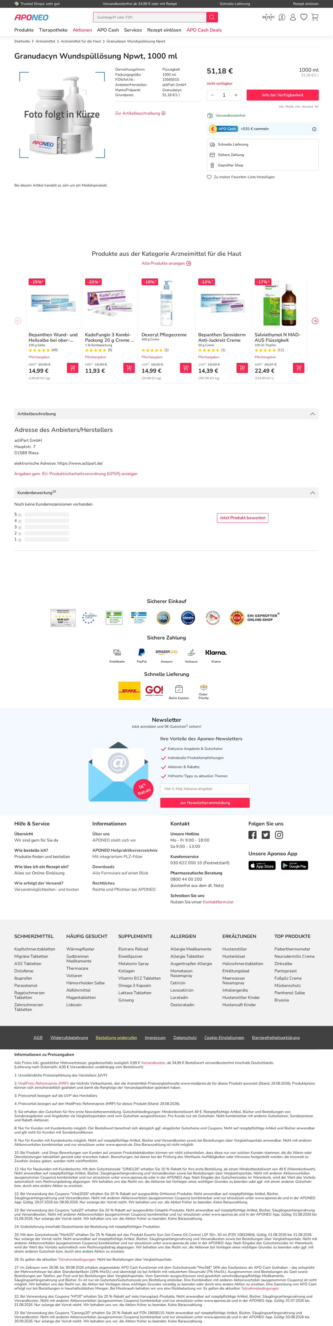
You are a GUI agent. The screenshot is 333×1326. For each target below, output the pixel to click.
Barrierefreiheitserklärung (276, 1038)
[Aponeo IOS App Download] (262, 865)
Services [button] (133, 30)
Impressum (155, 1038)
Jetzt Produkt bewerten (242, 518)
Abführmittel (78, 990)
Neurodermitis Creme (294, 956)
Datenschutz (185, 1038)
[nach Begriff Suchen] (212, 17)
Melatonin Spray (133, 964)
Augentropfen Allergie (191, 964)
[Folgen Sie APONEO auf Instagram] (279, 835)
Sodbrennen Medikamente (78, 959)
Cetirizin (177, 983)
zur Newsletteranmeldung (205, 803)
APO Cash (108, 30)
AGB (38, 1038)
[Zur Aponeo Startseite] (31, 17)
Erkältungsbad (235, 971)
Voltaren (74, 976)
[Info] (314, 129)
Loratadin (179, 997)
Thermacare (77, 968)
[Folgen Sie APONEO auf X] (266, 835)
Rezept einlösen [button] (164, 30)
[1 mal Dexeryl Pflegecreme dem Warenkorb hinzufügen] (185, 368)
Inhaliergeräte (235, 990)
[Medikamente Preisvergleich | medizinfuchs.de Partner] (213, 618)
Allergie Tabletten (187, 956)
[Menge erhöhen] (236, 95)
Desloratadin (182, 1005)
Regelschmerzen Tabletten (29, 995)
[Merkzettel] (304, 17)
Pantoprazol (285, 971)
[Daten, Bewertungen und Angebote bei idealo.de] (188, 618)
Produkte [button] (24, 30)
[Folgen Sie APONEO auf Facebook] (252, 835)
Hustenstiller (234, 949)
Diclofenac (24, 971)
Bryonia (281, 1000)
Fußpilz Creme (288, 978)
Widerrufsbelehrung (69, 1038)
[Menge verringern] (212, 95)
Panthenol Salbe (289, 993)
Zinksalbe (283, 964)
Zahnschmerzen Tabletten (28, 1007)
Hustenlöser (233, 956)
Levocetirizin (182, 990)
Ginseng (126, 1000)
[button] (82, 30)
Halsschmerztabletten (242, 964)
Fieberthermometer (292, 949)
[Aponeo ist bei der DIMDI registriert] (114, 618)
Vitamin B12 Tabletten (139, 978)
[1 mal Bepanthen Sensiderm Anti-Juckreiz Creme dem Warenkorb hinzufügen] (242, 368)
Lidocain (74, 1005)
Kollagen (126, 971)
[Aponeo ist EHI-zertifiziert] (89, 618)
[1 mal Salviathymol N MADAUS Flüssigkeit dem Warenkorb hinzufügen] (298, 368)
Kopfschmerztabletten (34, 949)
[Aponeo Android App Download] (294, 865)
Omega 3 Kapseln (134, 985)
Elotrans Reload (133, 949)
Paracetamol (25, 985)
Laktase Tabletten (134, 993)
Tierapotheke (53, 30)
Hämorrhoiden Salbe (85, 983)
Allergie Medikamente (190, 949)
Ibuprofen (23, 978)
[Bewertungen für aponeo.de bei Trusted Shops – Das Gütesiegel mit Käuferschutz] (63, 618)
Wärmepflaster (80, 949)
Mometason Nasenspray (181, 973)
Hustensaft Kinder (239, 1005)
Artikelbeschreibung (36, 414)
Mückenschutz (287, 985)
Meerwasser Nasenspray (233, 980)
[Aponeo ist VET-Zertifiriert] (138, 618)
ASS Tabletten (27, 964)
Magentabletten (81, 997)
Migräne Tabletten (31, 956)
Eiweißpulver (130, 956)
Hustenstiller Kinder (241, 997)
